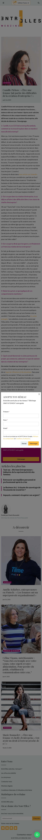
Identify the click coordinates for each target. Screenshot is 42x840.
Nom (5, 420)
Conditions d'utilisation (23, 438)
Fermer (24, 443)
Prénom (6, 412)
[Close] (39, 394)
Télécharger (33, 443)
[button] (37, 835)
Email (5, 428)
